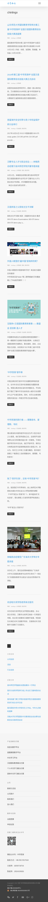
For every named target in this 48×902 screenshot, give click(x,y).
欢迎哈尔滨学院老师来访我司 (20, 602)
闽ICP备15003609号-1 (14, 888)
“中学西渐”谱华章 (15, 372)
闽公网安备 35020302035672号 (20, 890)
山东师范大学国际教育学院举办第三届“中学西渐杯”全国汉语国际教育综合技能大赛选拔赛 (24, 29)
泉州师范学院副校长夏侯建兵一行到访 (21, 685)
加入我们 (10, 804)
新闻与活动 (11, 788)
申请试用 (10, 824)
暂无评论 (24, 128)
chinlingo (13, 38)
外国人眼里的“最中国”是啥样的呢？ (23, 261)
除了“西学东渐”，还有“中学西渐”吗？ (23, 479)
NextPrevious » (9, 646)
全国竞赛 (10, 819)
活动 (23, 170)
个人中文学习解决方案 (15, 768)
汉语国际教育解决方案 (15, 763)
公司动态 (19, 38)
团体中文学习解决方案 (15, 774)
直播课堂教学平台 (14, 752)
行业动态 (19, 128)
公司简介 (10, 794)
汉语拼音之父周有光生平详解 (20, 207)
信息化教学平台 (13, 747)
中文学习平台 (12, 758)
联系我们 (10, 799)
